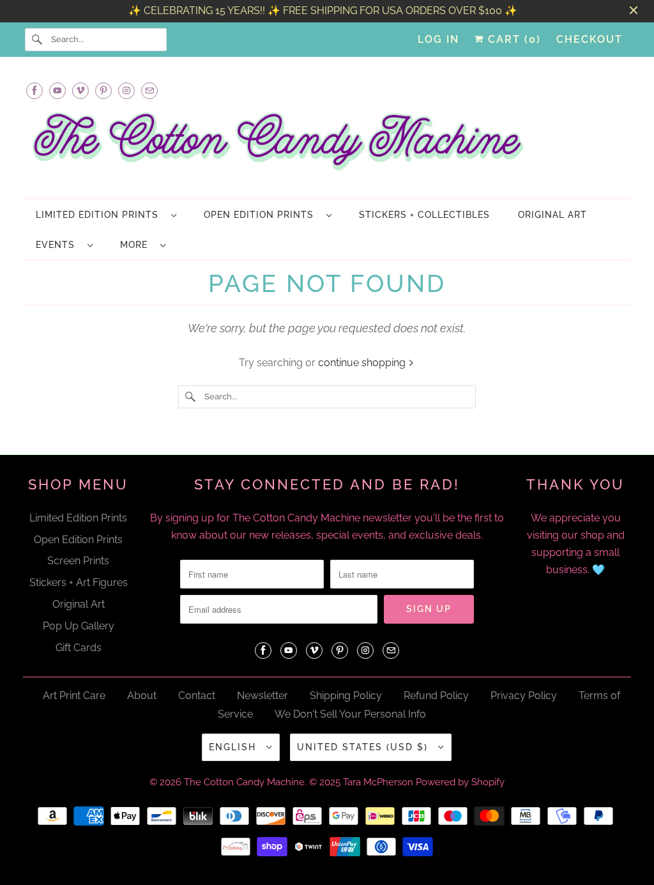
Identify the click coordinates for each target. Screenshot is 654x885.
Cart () (512, 39)
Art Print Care (74, 695)
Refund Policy (436, 695)
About (141, 695)
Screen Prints (78, 561)
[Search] (37, 39)
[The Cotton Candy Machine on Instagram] (126, 90)
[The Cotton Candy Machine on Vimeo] (80, 90)
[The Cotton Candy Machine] (327, 145)
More (137, 245)
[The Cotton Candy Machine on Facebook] (34, 90)
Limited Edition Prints (100, 215)
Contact (196, 695)
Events (58, 245)
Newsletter (262, 695)
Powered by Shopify (460, 782)
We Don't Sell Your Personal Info (350, 714)
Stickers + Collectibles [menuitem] (424, 215)
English (234, 747)
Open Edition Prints (262, 215)
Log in (438, 39)
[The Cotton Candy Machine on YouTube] (57, 90)
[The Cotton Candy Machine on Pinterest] (103, 90)
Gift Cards (79, 648)
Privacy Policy (523, 695)
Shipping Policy (346, 695)
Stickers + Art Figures (78, 582)
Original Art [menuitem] (552, 215)
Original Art (78, 604)
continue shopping (363, 363)
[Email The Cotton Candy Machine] (149, 90)
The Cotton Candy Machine (244, 782)
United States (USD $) (364, 747)
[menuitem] (105, 214)
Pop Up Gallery (78, 626)
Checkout (589, 39)
